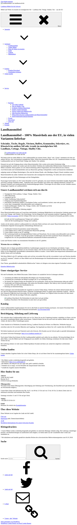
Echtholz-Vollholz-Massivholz (21, 108)
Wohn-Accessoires (12, 216)
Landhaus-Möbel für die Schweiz (11, 6)
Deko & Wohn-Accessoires (16, 49)
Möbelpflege (12, 54)
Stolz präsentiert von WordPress (10, 521)
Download (11, 120)
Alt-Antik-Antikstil (17, 104)
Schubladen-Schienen (14, 72)
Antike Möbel (12, 47)
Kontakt (7, 125)
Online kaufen (9, 74)
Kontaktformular (21, 405)
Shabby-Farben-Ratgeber (19, 109)
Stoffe (10, 51)
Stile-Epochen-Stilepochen (20, 113)
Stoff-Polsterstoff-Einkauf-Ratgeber (22, 116)
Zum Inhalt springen (7, 1)
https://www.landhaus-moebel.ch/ (31, 333)
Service (7, 88)
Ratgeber (11, 103)
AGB (2, 421)
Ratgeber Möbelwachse (8, 266)
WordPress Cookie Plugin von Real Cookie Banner (16, 523)
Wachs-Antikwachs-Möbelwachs (22, 111)
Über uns (11, 121)
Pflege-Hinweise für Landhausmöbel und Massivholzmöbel (29, 115)
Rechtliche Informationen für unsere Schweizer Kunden (17, 423)
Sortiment (7, 44)
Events (10, 118)
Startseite (7, 29)
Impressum (4, 418)
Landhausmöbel (13, 45)
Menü (59, 26)
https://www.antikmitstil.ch (17, 362)
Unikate (10, 52)
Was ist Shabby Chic (18, 106)
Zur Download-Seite (44, 309)
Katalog (7, 68)
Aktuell (7, 123)
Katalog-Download (14, 70)
